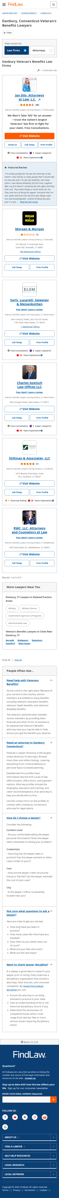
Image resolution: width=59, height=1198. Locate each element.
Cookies (44, 1190)
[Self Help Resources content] (53, 1156)
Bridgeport (23, 640)
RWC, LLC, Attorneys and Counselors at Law (29, 530)
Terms (5, 1190)
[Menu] (4, 4)
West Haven (24, 643)
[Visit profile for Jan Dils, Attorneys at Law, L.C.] (29, 85)
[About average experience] (42, 157)
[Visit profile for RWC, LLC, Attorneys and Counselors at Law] (29, 517)
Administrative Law (17, 623)
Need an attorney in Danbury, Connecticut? (26, 744)
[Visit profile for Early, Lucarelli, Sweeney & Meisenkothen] (29, 289)
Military (12, 608)
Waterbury (37, 640)
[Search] (53, 4)
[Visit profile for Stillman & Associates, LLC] (29, 448)
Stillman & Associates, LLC (29, 458)
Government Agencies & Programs (25, 615)
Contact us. (30, 1078)
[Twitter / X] (25, 1117)
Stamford (10, 643)
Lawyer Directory (9, 13)
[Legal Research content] (53, 1165)
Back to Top (31, 1042)
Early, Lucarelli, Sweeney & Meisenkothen (29, 302)
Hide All (18, 660)
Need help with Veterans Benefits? (23, 682)
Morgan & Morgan (29, 229)
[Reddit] (44, 1117)
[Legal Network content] (53, 1174)
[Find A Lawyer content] (53, 1146)
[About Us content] (53, 1137)
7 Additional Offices (30, 326)
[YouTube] (15, 1117)
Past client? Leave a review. (29, 309)
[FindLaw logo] (16, 4)
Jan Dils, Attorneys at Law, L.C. (29, 97)
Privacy (16, 1190)
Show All (6, 660)
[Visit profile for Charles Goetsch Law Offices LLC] (29, 372)
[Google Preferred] (5, 1127)
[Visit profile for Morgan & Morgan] (29, 218)
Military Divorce (29, 608)
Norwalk (10, 640)
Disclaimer (30, 1190)
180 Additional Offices (30, 251)
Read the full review (29, 202)
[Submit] (53, 1099)
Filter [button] (9, 32)
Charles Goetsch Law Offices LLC (29, 385)
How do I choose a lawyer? (24, 818)
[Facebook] (5, 1117)
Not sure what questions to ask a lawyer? (28, 913)
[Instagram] (35, 1117)
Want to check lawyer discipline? (27, 964)
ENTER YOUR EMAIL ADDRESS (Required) (22, 1093)
